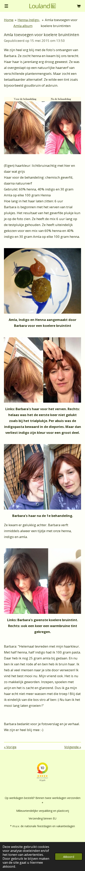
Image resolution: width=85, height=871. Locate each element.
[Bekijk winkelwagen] (78, 6)
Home (8, 20)
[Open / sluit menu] (6, 6)
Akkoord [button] (68, 857)
